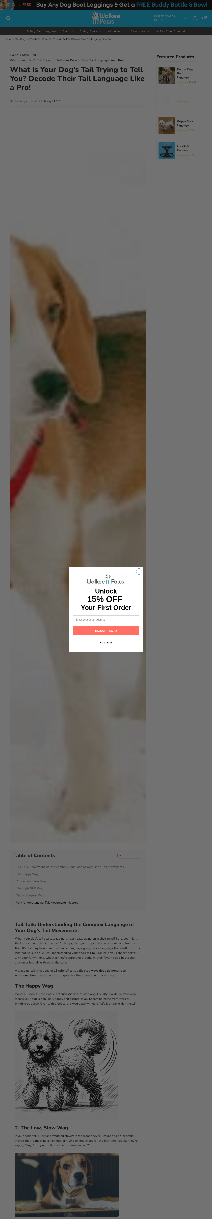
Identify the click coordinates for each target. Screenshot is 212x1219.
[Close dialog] (139, 571)
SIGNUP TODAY (106, 630)
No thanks (106, 642)
